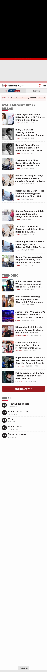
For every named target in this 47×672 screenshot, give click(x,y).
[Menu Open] (44, 85)
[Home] (13, 85)
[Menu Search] (40, 85)
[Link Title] (8, 285)
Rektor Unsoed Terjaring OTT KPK (23, 98)
